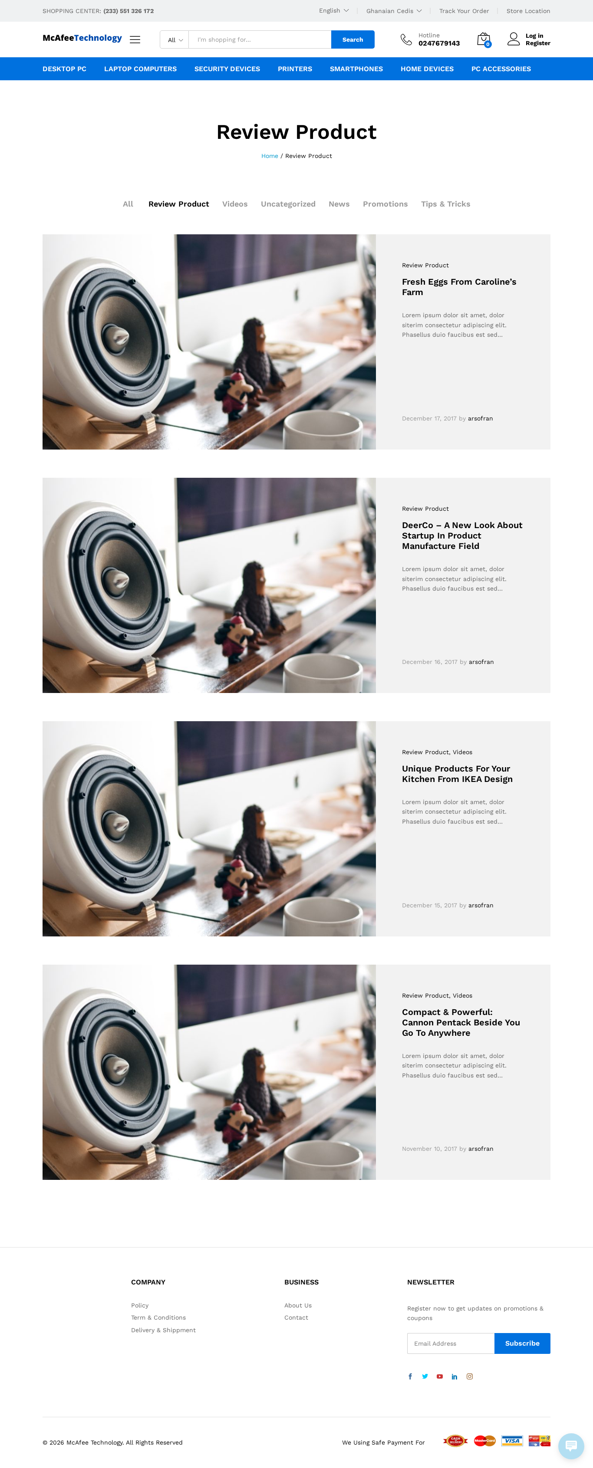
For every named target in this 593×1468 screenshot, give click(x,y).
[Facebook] (410, 1377)
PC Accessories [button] (501, 69)
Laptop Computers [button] (140, 69)
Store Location (528, 10)
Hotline (429, 35)
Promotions (385, 203)
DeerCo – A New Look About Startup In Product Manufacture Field (462, 535)
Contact (296, 1317)
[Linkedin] (454, 1377)
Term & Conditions (158, 1317)
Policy (139, 1305)
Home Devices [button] (427, 69)
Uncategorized (288, 203)
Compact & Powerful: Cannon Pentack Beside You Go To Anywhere (461, 1022)
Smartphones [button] (356, 69)
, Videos (460, 752)
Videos (235, 203)
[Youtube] (439, 1377)
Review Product (178, 203)
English (329, 10)
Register (538, 42)
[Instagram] (470, 1377)
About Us (298, 1305)
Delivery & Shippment (163, 1330)
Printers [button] (295, 69)
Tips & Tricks (446, 203)
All (128, 203)
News (339, 203)
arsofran (480, 418)
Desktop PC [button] (64, 69)
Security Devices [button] (227, 69)
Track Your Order (464, 10)
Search (353, 39)
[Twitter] (425, 1377)
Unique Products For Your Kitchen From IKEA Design (457, 773)
